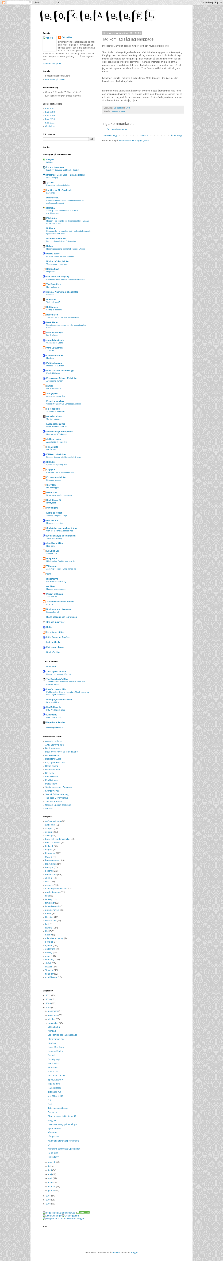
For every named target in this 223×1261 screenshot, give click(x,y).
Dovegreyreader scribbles (59, 699)
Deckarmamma (52, 769)
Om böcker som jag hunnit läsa (61, 528)
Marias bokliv (53, 254)
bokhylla (49, 867)
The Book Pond (53, 284)
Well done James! (56, 1075)
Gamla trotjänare (53, 419)
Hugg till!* (52, 1120)
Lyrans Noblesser (55, 167)
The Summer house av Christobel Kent (62, 317)
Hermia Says (52, 269)
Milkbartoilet (52, 198)
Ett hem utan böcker (56, 477)
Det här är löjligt (55, 1096)
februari (52, 1186)
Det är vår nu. (52, 335)
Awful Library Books (54, 745)
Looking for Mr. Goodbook (59, 190)
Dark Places (52, 322)
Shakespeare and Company (58, 787)
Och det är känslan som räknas (59, 531)
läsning (48, 928)
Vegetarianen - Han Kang (56, 264)
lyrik (47, 924)
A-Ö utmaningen (53, 821)
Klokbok (49, 604)
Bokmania (51, 299)
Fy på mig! (53, 1153)
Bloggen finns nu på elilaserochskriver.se (63, 457)
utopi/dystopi (51, 977)
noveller (49, 942)
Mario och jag (52, 178)
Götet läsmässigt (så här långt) (62, 1124)
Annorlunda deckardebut (56, 442)
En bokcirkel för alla (56, 238)
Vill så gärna (54, 1027)
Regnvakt (50, 272)
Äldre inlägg (177, 135)
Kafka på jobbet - (54, 513)
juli (50, 1166)
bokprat (48, 871)
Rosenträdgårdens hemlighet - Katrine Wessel (65, 249)
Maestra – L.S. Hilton (55, 366)
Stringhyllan (52, 393)
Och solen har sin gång (57, 276)
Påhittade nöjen (54, 363)
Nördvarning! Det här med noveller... (61, 561)
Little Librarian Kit (53, 717)
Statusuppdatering (54, 538)
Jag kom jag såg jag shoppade (62, 1035)
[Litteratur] (83, 1213)
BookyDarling (53, 652)
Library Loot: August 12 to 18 (58, 674)
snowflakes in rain (55, 340)
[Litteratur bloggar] (52, 1216)
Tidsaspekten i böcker (58, 1108)
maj (50, 1174)
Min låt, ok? (51, 450)
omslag (48, 952)
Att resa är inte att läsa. (56, 396)
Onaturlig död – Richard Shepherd (60, 256)
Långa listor (53, 1136)
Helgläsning (51, 358)
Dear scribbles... (53, 702)
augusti (52, 1162)
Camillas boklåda (54, 543)
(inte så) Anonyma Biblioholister (62, 292)
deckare (49, 885)
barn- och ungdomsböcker (57, 839)
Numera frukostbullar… (56, 589)
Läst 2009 (50, 115)
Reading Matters (54, 727)
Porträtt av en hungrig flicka (58, 185)
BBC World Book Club (55, 710)
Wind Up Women (54, 348)
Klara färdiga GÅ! (56, 1039)
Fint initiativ (53, 1157)
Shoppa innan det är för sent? (62, 1116)
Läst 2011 (50, 123)
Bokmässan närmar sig (56, 582)
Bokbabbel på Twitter (55, 79)
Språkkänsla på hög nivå (56, 465)
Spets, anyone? (55, 1080)
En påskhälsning (53, 373)
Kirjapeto (50, 470)
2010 (48, 999)
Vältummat (51, 566)
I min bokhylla (53, 642)
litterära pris (50, 920)
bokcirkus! (51, 492)
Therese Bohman (53, 801)
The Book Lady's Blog (57, 679)
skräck (48, 963)
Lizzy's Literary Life (56, 689)
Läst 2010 (50, 119)
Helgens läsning (55, 1051)
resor (47, 956)
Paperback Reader (55, 722)
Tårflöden (52, 1132)
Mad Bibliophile (53, 707)
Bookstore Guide (53, 759)
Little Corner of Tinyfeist (58, 637)
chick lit (48, 878)
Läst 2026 (50, 193)
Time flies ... (51, 350)
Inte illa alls (53, 1063)
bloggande (50, 853)
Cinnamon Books (54, 355)
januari (51, 1190)
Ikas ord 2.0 (52, 520)
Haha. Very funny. (56, 1047)
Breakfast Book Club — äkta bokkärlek (65, 175)
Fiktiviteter (51, 218)
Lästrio (48, 935)
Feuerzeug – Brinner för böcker (61, 378)
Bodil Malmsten (52, 748)
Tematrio (49, 970)
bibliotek (49, 846)
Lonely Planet (51, 776)
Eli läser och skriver (56, 454)
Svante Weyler (52, 791)
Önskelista (50, 126)
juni (50, 1170)
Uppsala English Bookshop (58, 805)
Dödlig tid (50, 162)
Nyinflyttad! (51, 503)
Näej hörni (50, 546)
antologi (49, 835)
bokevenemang (118, 111)
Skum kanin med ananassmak (59, 495)
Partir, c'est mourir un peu (57, 427)
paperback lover (54, 416)
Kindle (48, 913)
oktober (52, 1019)
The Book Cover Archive (56, 798)
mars (50, 1182)
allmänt (48, 832)
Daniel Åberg (51, 766)
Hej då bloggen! (52, 488)
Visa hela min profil (52, 63)
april (50, 1178)
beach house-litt (52, 842)
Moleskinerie (51, 784)
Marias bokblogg (54, 594)
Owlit (48, 574)
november (53, 1015)
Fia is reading (53, 409)
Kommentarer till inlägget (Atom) (134, 140)
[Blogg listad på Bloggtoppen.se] (59, 1213)
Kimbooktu (51, 715)
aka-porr (49, 828)
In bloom (49, 295)
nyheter (48, 945)
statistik (48, 967)
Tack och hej (51, 597)
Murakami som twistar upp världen (64, 1149)
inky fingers (52, 508)
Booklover (51, 666)
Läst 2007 (50, 108)
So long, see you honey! (56, 515)
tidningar (49, 974)
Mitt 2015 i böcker (53, 388)
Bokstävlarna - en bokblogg (60, 370)
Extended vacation (54, 480)
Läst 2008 (50, 112)
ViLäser (49, 808)
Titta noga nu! (54, 1092)
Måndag (52, 1031)
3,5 (49, 1100)
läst (47, 931)
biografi (48, 849)
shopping (49, 959)
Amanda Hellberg (53, 741)
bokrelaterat (51, 874)
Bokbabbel (67, 37)
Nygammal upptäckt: (55, 523)
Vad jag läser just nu (54, 343)
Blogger (134, 1252)
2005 (48, 1204)
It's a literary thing (55, 632)
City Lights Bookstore (55, 762)
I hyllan (49, 386)
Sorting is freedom (54, 310)
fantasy (48, 899)
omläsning (50, 949)
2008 (48, 1007)
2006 (48, 1200)
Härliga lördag (54, 1088)
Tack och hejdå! (53, 302)
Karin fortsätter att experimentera (63, 1141)
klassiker (49, 917)
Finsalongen (52, 447)
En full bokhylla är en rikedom (61, 536)
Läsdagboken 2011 (55, 424)
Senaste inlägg (110, 135)
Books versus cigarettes (58, 609)
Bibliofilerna (52, 579)
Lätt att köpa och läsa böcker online (61, 241)
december (53, 1011)
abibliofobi (50, 825)
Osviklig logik (54, 1059)
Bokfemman (51, 864)
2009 (48, 1003)
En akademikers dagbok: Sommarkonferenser (65, 279)
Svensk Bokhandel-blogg (57, 794)
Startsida (144, 135)
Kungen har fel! (52, 612)
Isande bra (53, 1071)
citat (47, 881)
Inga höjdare (54, 1084)
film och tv (50, 903)
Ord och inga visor (55, 622)
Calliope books (53, 439)
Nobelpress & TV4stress (56, 434)
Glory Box (51, 485)
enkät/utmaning (52, 892)
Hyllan (49, 246)
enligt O (50, 159)
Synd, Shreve (54, 1128)
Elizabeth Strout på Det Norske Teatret (62, 170)
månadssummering (54, 938)
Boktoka (50, 208)
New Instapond (52, 287)
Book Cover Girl (54, 500)
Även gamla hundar (54, 381)
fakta (47, 896)
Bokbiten (50, 462)
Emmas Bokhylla (54, 332)
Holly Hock (51, 558)
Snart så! (52, 1043)
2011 (48, 995)
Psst (50, 1104)
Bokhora (50, 228)
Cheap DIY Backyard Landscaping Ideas (63, 404)
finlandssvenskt (52, 906)
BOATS (48, 857)
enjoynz (116, 1252)
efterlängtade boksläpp (56, 888)
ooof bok (50, 586)
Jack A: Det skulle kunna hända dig (61, 569)
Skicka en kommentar (117, 129)
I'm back (52, 1055)
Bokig (49, 627)
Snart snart (53, 1067)
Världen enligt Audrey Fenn (59, 431)
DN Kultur (50, 773)
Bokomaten (52, 315)
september (53, 1023)
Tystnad (50, 182)
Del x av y (52, 1112)
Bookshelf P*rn (52, 755)
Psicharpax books (55, 647)
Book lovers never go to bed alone (61, 752)
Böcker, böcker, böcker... (58, 261)
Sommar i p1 (51, 554)
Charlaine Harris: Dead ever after (60, 472)
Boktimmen (52, 307)
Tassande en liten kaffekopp (60, 602)
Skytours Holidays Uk (55, 411)
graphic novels (52, 910)
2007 (48, 1196)
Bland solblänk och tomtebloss (61, 617)
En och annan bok (55, 401)
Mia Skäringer (52, 780)
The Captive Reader (56, 671)
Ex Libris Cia (52, 551)
